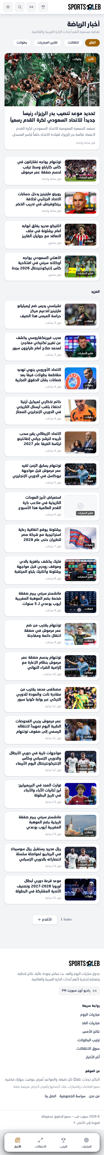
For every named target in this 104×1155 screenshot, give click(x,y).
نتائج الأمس (91, 1032)
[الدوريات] (43, 7)
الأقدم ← (45, 919)
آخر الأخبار (93, 1057)
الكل (92, 42)
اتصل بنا (50, 1096)
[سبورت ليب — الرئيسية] (84, 7)
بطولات (22, 42)
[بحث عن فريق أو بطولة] (20, 7)
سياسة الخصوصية (72, 1096)
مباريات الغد (91, 1023)
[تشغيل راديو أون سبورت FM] (31, 7)
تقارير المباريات (47, 42)
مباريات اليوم (90, 1015)
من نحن (94, 1096)
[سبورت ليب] (52, 963)
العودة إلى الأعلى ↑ (86, 1123)
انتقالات (73, 42)
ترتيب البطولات (88, 1040)
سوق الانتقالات (88, 1049)
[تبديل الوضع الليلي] (8, 7)
